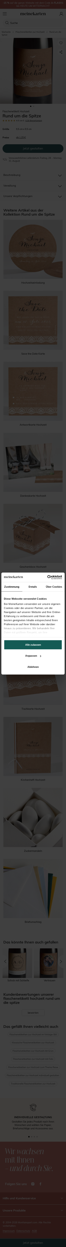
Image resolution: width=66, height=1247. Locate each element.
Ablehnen (33, 666)
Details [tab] (33, 586)
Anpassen (31, 655)
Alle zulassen (33, 644)
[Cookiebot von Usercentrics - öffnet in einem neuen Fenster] (47, 577)
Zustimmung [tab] (11, 586)
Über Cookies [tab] (54, 586)
